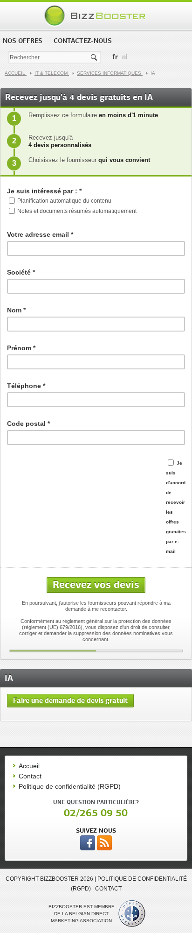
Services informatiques (110, 73)
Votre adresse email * (40, 234)
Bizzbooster (96, 16)
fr (115, 56)
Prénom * (21, 348)
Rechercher (94, 58)
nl (125, 56)
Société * (21, 272)
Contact (30, 776)
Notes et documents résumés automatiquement (77, 211)
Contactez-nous (83, 40)
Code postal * (28, 423)
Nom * (16, 310)
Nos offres (22, 40)
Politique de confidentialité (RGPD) (70, 786)
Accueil (16, 73)
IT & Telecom (51, 73)
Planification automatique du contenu (64, 201)
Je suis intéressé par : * (44, 191)
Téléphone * (26, 385)
